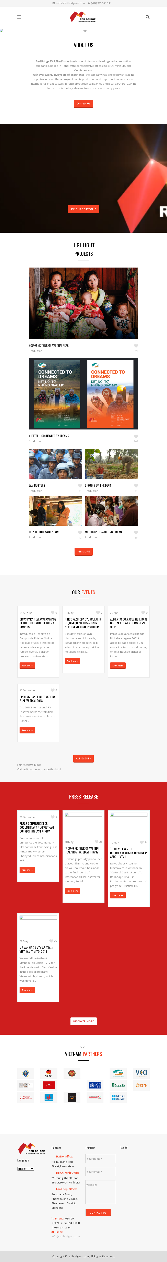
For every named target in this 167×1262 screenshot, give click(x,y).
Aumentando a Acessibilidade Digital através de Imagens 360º (128, 623)
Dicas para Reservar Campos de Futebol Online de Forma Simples (38, 623)
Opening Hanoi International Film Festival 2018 (38, 698)
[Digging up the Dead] (107, 470)
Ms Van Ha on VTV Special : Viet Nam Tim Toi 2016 (36, 949)
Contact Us (83, 103)
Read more (27, 665)
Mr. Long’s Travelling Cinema (103, 532)
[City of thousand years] (51, 517)
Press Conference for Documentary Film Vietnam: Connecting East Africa (37, 827)
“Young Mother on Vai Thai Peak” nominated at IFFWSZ (82, 850)
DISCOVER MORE (83, 1021)
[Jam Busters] (51, 470)
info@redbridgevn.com (70, 3)
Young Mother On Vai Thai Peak (48, 345)
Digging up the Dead (98, 485)
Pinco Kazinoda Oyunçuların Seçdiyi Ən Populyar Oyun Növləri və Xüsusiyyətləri (83, 623)
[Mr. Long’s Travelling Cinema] (107, 517)
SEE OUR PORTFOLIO (83, 209)
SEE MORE (83, 551)
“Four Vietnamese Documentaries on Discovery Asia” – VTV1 (128, 853)
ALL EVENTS (83, 758)
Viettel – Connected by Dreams (49, 435)
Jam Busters (37, 485)
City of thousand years (44, 532)
